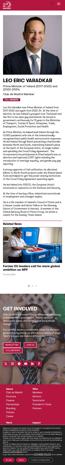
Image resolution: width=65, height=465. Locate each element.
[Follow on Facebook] (39, 363)
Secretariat (38, 400)
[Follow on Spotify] (19, 363)
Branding (10, 408)
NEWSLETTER (11, 345)
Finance (10, 400)
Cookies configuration (40, 460)
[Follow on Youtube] (25, 363)
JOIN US (30, 345)
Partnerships (12, 404)
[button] (29, 285)
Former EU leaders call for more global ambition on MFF (31, 267)
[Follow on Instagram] (12, 363)
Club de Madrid (14, 392)
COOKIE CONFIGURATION (12, 452)
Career (9, 416)
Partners (37, 408)
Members (37, 392)
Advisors (36, 396)
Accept (9, 460)
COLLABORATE (12, 350)
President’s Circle (41, 404)
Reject (21, 460)
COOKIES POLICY (42, 454)
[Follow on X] (5, 363)
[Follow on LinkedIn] (32, 363)
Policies (10, 412)
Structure (11, 396)
